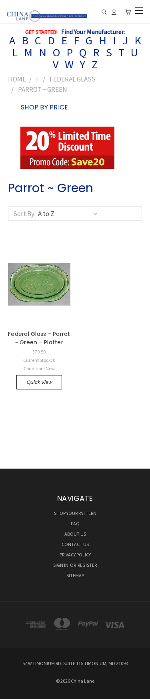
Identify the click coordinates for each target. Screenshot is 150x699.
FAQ (75, 523)
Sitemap (75, 575)
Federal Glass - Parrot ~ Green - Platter (39, 338)
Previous (13, 691)
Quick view (39, 382)
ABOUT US (75, 534)
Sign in (61, 565)
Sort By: (24, 213)
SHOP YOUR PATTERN (75, 513)
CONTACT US (75, 544)
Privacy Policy (75, 555)
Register (87, 565)
